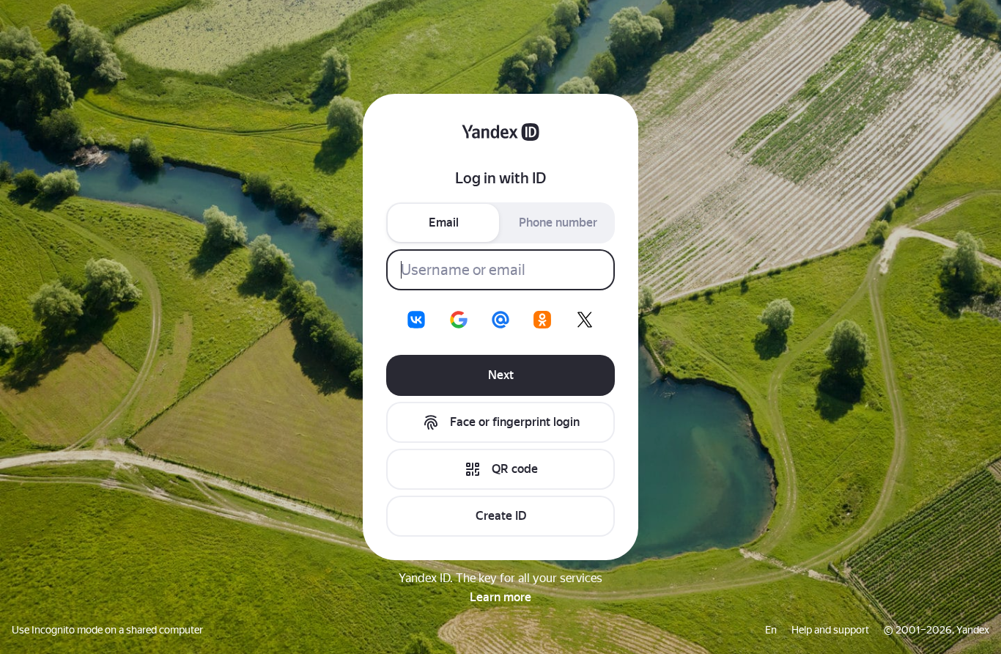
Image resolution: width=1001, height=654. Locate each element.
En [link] (771, 630)
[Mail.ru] (500, 319)
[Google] (458, 319)
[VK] (416, 319)
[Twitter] (584, 319)
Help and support (830, 630)
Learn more (500, 597)
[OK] (542, 319)
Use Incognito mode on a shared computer (107, 630)
